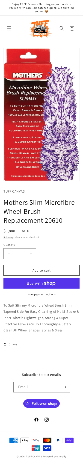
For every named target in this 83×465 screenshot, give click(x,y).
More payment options (41, 294)
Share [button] (13, 344)
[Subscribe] (64, 387)
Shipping (8, 237)
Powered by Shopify (54, 456)
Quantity (9, 245)
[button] (9, 28)
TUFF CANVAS (34, 456)
